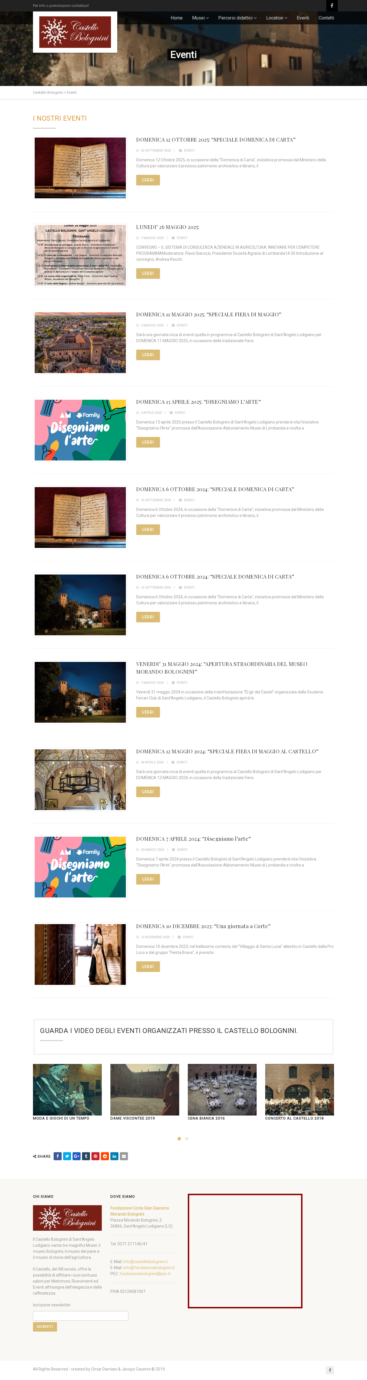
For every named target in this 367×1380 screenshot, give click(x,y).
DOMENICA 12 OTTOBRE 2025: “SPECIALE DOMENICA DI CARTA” (216, 139)
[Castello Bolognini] (75, 32)
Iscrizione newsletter (52, 1305)
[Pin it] (95, 1156)
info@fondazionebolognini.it (149, 1267)
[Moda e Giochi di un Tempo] (67, 1090)
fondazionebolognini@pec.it (145, 1273)
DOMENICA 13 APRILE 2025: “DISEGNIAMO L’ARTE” (198, 401)
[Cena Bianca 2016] (222, 1090)
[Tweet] (67, 1156)
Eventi (303, 18)
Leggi (148, 180)
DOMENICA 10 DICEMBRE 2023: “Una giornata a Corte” (203, 926)
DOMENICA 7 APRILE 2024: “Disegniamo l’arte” (193, 838)
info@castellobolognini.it (145, 1261)
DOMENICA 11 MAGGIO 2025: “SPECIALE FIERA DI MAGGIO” (209, 314)
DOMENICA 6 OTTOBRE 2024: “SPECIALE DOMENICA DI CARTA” (215, 489)
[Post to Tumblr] (86, 1156)
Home (177, 18)
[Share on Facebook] (58, 1156)
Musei (198, 18)
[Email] (124, 1156)
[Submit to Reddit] (105, 1156)
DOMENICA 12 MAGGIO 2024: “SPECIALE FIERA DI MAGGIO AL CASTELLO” (227, 751)
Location (274, 18)
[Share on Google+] (77, 1156)
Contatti (326, 18)
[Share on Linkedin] (114, 1156)
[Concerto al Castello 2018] (299, 1090)
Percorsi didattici (235, 18)
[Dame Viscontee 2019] (144, 1090)
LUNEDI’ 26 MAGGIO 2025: (168, 227)
